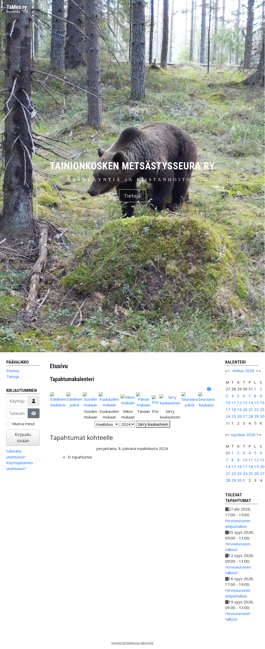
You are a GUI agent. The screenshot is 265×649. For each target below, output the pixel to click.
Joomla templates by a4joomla (132, 643)
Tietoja (132, 196)
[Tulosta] (209, 388)
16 (262, 402)
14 (250, 402)
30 (262, 416)
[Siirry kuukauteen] (170, 399)
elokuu (238, 370)
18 (233, 409)
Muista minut (23, 423)
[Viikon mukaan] (127, 399)
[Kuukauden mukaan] (109, 399)
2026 (249, 370)
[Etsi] (155, 399)
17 (228, 409)
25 (233, 416)
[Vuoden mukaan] (90, 399)
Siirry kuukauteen (153, 424)
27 (245, 416)
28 (250, 416)
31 (228, 423)
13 (245, 402)
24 (228, 416)
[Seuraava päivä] (189, 399)
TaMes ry (16, 7)
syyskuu (238, 434)
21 (250, 409)
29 (256, 416)
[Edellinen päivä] (74, 399)
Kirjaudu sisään (23, 437)
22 (256, 409)
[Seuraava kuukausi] (206, 399)
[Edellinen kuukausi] (58, 399)
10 (228, 402)
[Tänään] (143, 399)
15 (256, 402)
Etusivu (12, 370)
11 (233, 402)
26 (239, 416)
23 (262, 409)
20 (245, 409)
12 (239, 402)
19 (239, 409)
